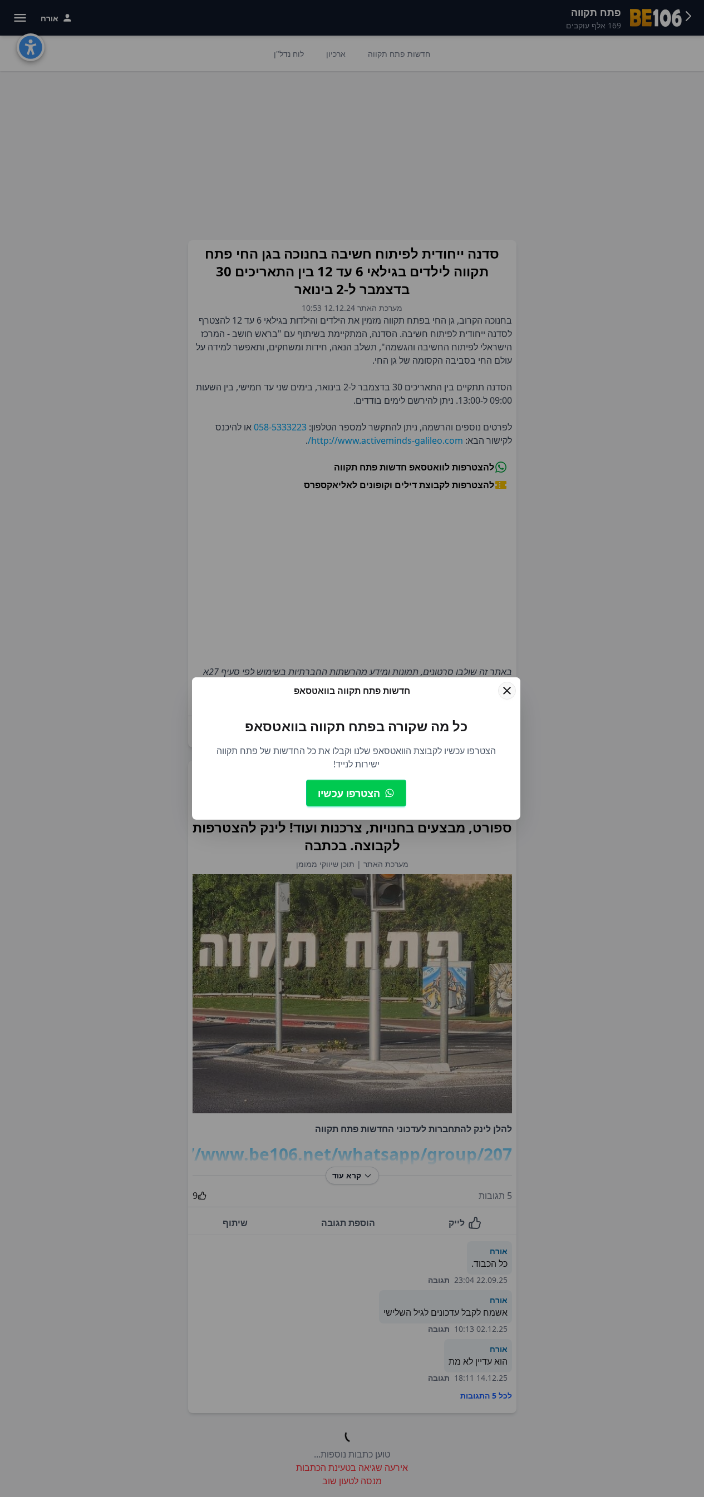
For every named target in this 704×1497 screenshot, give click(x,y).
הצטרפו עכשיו (349, 793)
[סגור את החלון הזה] (507, 691)
